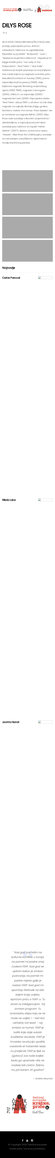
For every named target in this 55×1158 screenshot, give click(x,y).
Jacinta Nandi (10, 722)
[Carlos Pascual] (45, 385)
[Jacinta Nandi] (45, 829)
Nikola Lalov (9, 500)
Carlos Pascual (11, 278)
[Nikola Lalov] (45, 607)
